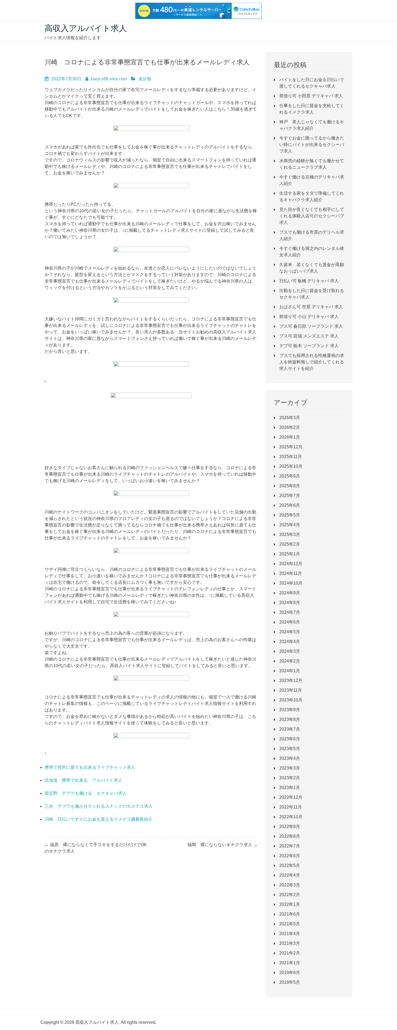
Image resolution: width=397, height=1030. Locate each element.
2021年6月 (289, 914)
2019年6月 (289, 972)
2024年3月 (289, 651)
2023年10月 (290, 700)
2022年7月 (289, 846)
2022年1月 (289, 904)
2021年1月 (289, 963)
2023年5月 (289, 748)
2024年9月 (289, 593)
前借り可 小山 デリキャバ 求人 (309, 316)
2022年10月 (290, 816)
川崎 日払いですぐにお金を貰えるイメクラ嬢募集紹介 (99, 819)
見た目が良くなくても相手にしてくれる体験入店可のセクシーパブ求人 (311, 216)
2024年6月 (289, 622)
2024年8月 (289, 602)
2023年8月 (289, 719)
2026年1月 (289, 437)
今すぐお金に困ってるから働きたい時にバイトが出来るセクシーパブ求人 (311, 144)
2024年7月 (289, 612)
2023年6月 (289, 739)
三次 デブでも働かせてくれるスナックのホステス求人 (99, 806)
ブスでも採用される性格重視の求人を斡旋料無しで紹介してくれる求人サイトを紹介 (311, 362)
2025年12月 (290, 447)
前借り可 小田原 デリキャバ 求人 (311, 96)
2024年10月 (290, 583)
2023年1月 (289, 787)
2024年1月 (289, 670)
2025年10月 (290, 466)
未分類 (144, 79)
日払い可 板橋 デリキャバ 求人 (309, 281)
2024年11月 (290, 573)
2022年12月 (290, 797)
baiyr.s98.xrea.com (109, 79)
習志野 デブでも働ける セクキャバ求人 (86, 793)
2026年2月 (289, 427)
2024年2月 (289, 661)
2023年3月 (289, 768)
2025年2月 (289, 544)
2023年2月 (289, 778)
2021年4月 (289, 933)
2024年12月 (290, 563)
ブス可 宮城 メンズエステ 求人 (309, 336)
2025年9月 (289, 476)
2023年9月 (289, 709)
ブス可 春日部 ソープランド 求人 (311, 326)
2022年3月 (289, 885)
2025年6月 (289, 505)
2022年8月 (289, 836)
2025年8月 (289, 485)
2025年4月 (289, 524)
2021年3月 (289, 943)
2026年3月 (289, 417)
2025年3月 (289, 534)
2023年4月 (289, 758)
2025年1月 (289, 554)
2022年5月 (289, 865)
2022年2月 (289, 894)
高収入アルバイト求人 (86, 28)
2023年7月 (289, 729)
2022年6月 (289, 855)
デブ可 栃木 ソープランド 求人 (309, 345)
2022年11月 (290, 807)
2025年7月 (289, 495)
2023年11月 (290, 690)
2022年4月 (289, 875)
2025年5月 (289, 515)
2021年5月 (289, 924)
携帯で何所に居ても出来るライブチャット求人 (90, 767)
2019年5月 (289, 982)
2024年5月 (289, 632)
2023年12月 (290, 680)
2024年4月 (289, 641)
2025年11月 (290, 456)
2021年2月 (289, 953)
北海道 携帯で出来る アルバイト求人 (83, 780)
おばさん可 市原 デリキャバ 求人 (311, 306)
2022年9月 (289, 826)
